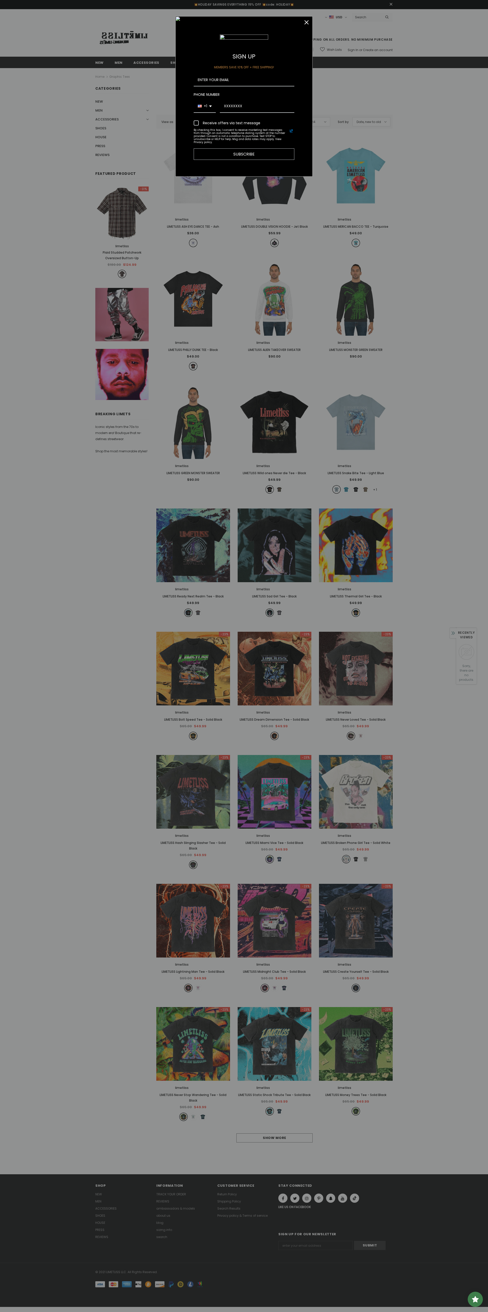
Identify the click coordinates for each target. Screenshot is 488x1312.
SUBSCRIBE (244, 154)
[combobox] (205, 106)
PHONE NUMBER (207, 94)
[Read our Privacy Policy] (291, 131)
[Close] (306, 22)
